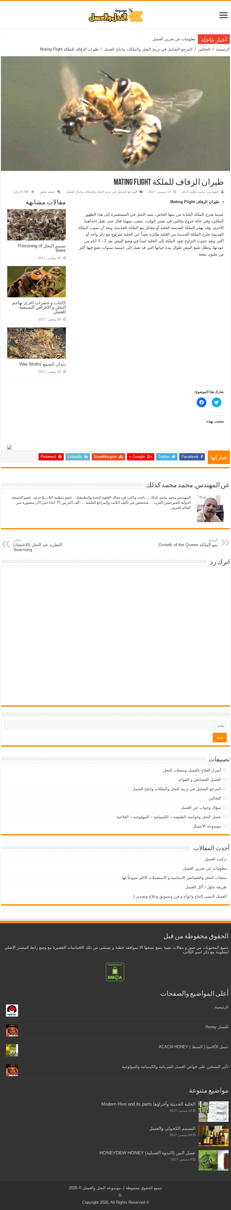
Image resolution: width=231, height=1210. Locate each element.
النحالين (204, 49)
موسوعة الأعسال (206, 826)
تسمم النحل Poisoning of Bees (42, 248)
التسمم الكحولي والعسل (172, 1128)
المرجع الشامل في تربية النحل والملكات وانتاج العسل (148, 49)
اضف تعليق (47, 191)
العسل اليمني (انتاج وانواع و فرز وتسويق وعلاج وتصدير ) (180, 896)
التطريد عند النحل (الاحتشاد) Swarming (37, 545)
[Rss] (120, 1195)
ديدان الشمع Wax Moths (42, 364)
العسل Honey (217, 1027)
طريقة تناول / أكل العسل (206, 887)
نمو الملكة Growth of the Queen (188, 542)
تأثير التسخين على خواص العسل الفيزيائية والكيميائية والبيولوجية (175, 1066)
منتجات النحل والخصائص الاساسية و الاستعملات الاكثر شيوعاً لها (144, 39)
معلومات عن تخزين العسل (174, 39)
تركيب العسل (216, 859)
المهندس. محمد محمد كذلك (200, 191)
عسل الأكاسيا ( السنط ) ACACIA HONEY (194, 1046)
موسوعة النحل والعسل (102, 1188)
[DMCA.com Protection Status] (115, 971)
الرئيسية (223, 49)
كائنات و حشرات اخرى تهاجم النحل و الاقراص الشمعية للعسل (39, 307)
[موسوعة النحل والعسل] (115, 14)
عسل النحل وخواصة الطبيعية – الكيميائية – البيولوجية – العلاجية (168, 817)
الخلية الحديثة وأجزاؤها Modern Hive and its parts (148, 1103)
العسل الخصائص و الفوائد (199, 779)
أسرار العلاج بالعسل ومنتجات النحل (192, 770)
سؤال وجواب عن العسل (201, 807)
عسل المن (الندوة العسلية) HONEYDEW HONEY (148, 1152)
